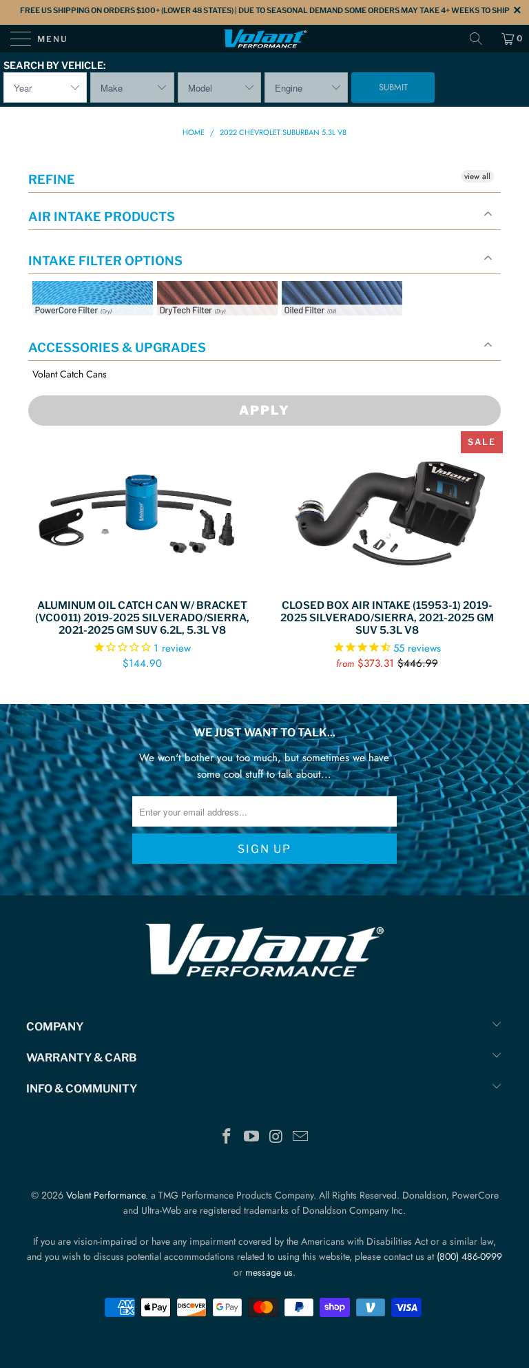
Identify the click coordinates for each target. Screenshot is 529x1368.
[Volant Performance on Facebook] (227, 1137)
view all (477, 176)
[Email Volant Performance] (301, 1137)
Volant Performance (105, 1195)
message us (269, 1272)
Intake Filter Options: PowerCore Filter (88, 331)
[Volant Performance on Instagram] (276, 1137)
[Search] (480, 38)
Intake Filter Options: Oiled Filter (350, 331)
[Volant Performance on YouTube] (251, 1137)
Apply (264, 410)
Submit (393, 87)
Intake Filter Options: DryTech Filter (213, 331)
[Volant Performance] (264, 38)
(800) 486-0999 (469, 1256)
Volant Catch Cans (69, 374)
